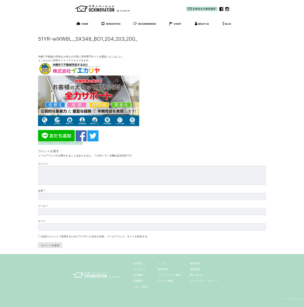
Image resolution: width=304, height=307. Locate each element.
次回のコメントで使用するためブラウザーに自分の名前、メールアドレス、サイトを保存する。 (95, 236)
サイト (42, 221)
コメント (43, 163)
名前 (41, 190)
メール (43, 205)
